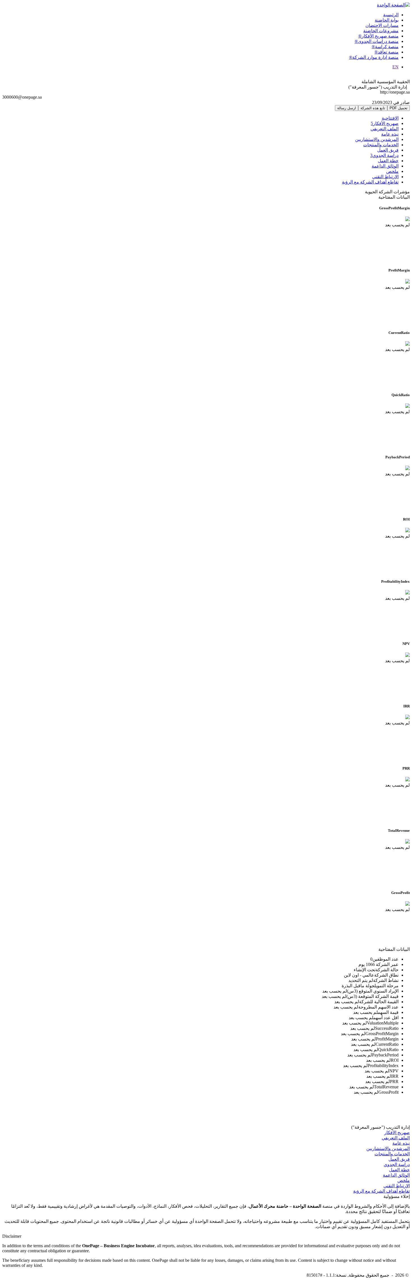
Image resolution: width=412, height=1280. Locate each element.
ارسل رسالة (346, 108)
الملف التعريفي (385, 128)
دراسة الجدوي (384, 155)
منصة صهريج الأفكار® (378, 36)
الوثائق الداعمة (385, 166)
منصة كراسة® (385, 46)
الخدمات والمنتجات (381, 144)
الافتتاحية (390, 118)
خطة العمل (388, 160)
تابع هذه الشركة (372, 108)
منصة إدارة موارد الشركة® (374, 57)
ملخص (392, 171)
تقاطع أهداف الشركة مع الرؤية (370, 182)
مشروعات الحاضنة (381, 30)
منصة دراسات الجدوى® (377, 41)
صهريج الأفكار (385, 123)
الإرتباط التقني (385, 176)
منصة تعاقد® (386, 52)
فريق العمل (388, 150)
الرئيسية (391, 14)
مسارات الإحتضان (382, 25)
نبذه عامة (390, 134)
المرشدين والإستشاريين (377, 139)
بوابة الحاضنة (387, 20)
